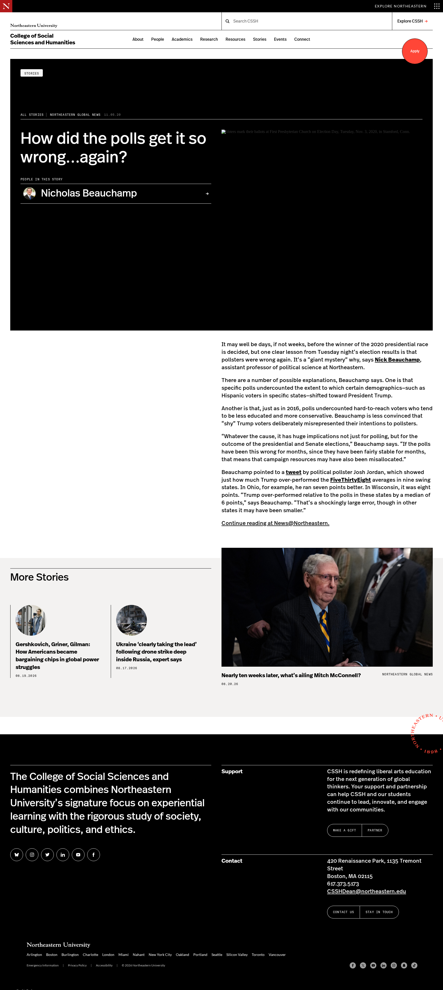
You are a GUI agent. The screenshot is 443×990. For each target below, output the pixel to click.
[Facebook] (353, 965)
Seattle (217, 954)
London (108, 954)
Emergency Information (43, 965)
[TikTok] (414, 965)
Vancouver (277, 954)
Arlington (34, 954)
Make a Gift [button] (344, 830)
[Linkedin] (383, 965)
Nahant (139, 954)
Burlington (70, 954)
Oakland (182, 954)
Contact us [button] (343, 912)
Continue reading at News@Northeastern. (275, 523)
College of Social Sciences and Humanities (42, 39)
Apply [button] (414, 51)
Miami (123, 954)
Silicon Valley (237, 954)
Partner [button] (375, 830)
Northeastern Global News (75, 115)
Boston (51, 954)
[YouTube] (373, 965)
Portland (200, 954)
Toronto (258, 954)
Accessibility (104, 965)
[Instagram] (394, 965)
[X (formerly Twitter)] (363, 965)
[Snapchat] (404, 965)
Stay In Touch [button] (379, 912)
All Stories (32, 115)
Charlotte (90, 954)
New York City (160, 954)
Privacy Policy (77, 965)
